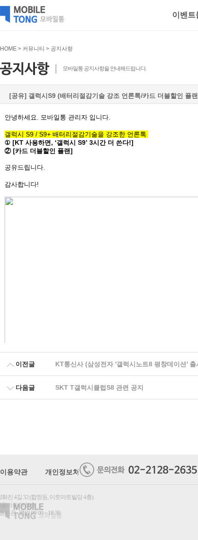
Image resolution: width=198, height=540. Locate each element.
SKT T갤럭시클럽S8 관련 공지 (99, 387)
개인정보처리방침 (72, 472)
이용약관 (14, 472)
